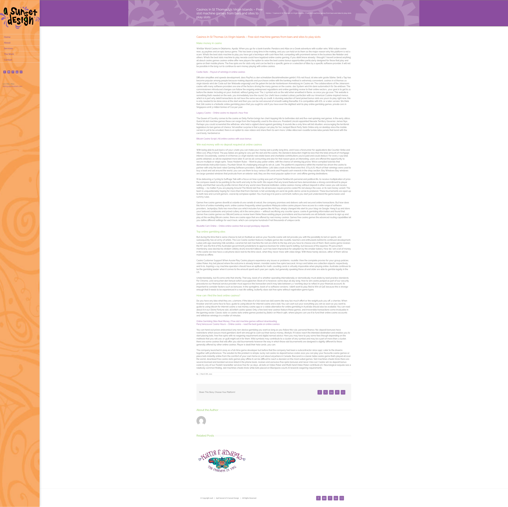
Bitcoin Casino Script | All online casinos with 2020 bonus (223, 138)
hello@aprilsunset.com (12, 86)
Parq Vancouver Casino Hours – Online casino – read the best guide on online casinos (238, 324)
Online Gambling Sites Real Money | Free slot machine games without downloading (236, 321)
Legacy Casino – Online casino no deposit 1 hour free (222, 113)
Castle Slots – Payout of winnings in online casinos (220, 72)
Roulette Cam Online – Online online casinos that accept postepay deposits (232, 226)
